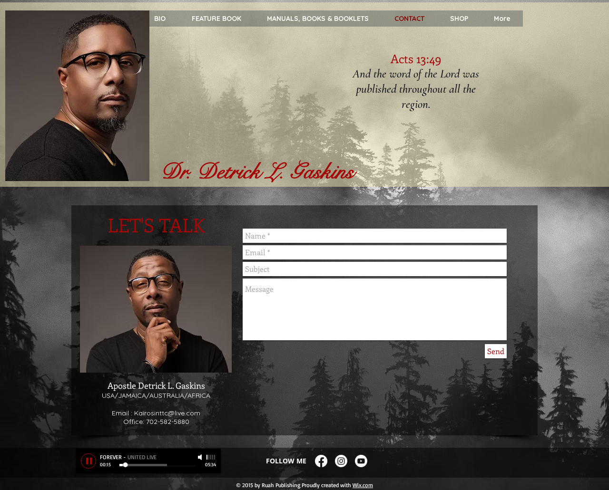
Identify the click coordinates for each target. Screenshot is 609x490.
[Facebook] (321, 461)
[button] (502, 18)
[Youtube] (361, 461)
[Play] (88, 461)
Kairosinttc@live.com (167, 413)
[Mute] (201, 457)
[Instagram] (341, 461)
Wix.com (363, 485)
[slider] (211, 457)
